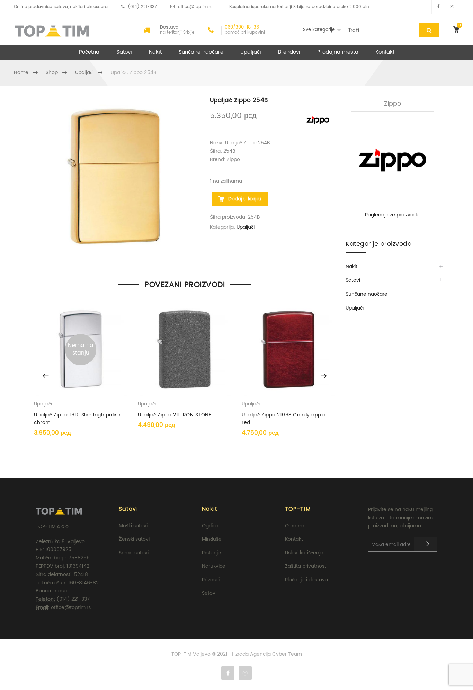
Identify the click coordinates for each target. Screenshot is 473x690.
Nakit (155, 52)
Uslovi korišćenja (304, 553)
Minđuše (212, 539)
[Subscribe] (425, 544)
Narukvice (213, 566)
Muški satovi (133, 526)
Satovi (124, 52)
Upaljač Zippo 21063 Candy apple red (284, 419)
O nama (294, 526)
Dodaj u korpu (244, 199)
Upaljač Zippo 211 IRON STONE (174, 415)
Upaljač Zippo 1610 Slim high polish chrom (77, 419)
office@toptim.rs (195, 6)
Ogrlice (210, 526)
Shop (52, 73)
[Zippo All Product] (318, 120)
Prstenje (211, 553)
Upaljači (250, 52)
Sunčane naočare (201, 52)
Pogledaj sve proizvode (392, 215)
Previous (45, 376)
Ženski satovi (134, 539)
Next (323, 376)
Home (21, 73)
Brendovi (289, 52)
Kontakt (384, 52)
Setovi (209, 593)
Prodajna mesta (337, 52)
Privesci (211, 580)
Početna (89, 52)
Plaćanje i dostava (306, 580)
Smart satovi (134, 553)
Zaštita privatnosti (306, 566)
